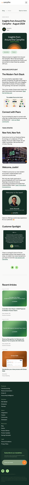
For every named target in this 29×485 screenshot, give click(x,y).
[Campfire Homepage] (6, 2)
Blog (3, 10)
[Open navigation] (26, 2)
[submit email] (24, 462)
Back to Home (23, 10)
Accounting (6, 52)
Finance (14, 52)
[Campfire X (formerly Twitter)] (16, 267)
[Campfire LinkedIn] (12, 267)
